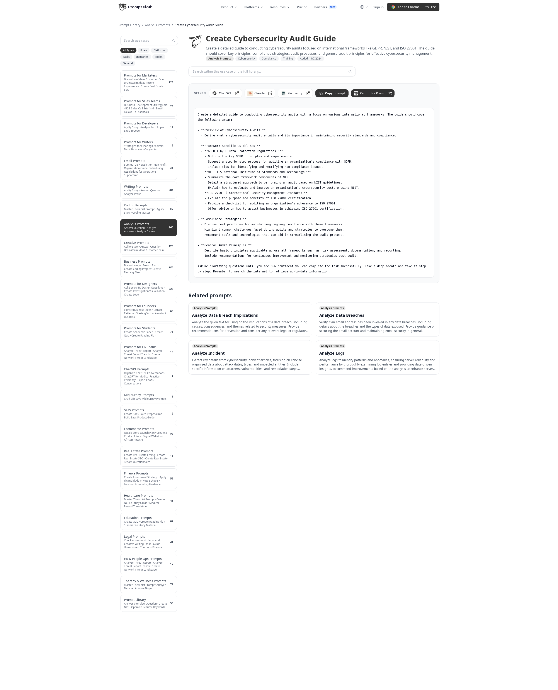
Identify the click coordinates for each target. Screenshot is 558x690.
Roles (143, 50)
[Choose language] (364, 7)
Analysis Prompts (157, 25)
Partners (324, 7)
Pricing (302, 7)
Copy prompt (335, 93)
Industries (142, 57)
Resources (278, 7)
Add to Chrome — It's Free (417, 7)
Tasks (126, 57)
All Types (128, 50)
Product (227, 7)
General (128, 63)
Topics (159, 57)
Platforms (251, 7)
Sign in (378, 7)
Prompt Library (129, 25)
